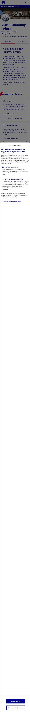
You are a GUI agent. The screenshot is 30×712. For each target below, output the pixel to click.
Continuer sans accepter (15, 145)
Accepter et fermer (16, 701)
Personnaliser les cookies (16, 708)
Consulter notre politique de (12, 201)
